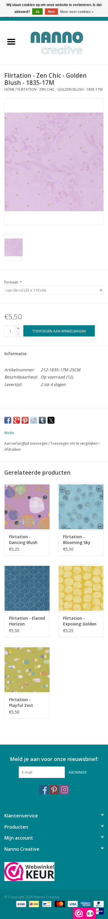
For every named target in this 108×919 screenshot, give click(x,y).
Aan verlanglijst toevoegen (26, 443)
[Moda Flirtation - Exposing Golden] (81, 588)
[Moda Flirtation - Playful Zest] (27, 669)
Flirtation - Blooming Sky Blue (76, 539)
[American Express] (85, 903)
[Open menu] (11, 41)
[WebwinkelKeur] (54, 871)
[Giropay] (98, 911)
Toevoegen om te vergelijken (74, 443)
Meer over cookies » (77, 12)
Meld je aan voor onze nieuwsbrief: (54, 759)
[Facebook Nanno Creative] (43, 789)
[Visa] (72, 903)
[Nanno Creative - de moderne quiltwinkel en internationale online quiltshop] (65, 42)
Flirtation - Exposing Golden (79, 621)
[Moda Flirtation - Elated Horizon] (27, 588)
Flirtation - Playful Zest (21, 702)
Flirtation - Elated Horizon (27, 621)
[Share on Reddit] (33, 420)
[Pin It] (25, 420)
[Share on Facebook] (7, 420)
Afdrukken (12, 449)
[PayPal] (98, 903)
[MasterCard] (59, 903)
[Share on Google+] (16, 420)
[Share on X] (51, 420)
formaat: (12, 282)
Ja (37, 12)
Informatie (15, 353)
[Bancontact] (46, 903)
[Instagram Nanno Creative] (64, 789)
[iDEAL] (33, 903)
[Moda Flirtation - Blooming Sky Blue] (81, 506)
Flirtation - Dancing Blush (23, 539)
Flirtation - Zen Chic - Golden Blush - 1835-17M (60, 89)
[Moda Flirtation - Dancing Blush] (27, 506)
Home (9, 89)
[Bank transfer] (20, 903)
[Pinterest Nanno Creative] (54, 789)
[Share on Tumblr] (42, 420)
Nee (51, 12)
